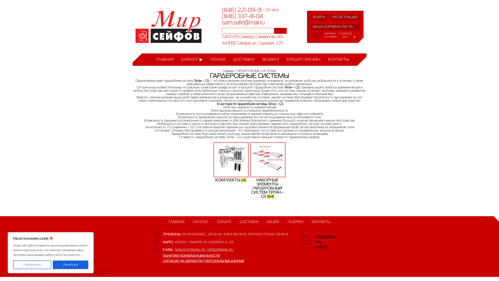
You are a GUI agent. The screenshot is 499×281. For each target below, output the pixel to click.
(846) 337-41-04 (242, 16)
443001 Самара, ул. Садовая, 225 (252, 43)
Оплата (218, 59)
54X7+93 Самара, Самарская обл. (253, 37)
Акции (273, 222)
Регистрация (345, 17)
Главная (165, 59)
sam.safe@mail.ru (243, 22)
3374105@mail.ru (220, 250)
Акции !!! (270, 59)
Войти (319, 17)
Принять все (70, 265)
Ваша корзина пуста (333, 26)
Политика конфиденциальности (191, 256)
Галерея (295, 222)
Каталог (190, 59)
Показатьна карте (319, 239)
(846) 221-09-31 (242, 10)
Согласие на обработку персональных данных (203, 261)
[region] (51, 252)
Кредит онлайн (303, 59)
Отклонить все (32, 265)
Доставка (243, 59)
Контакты (338, 59)
